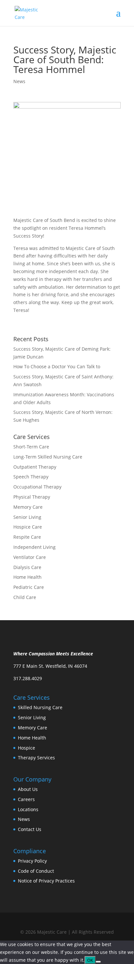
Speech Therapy (30, 477)
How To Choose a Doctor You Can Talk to (56, 366)
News (19, 81)
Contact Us (29, 829)
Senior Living (27, 517)
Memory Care (28, 507)
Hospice (26, 748)
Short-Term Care (31, 447)
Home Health (27, 577)
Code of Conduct (36, 871)
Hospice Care (27, 527)
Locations (28, 809)
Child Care (24, 597)
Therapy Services (36, 757)
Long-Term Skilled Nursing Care (47, 457)
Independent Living (34, 547)
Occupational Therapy (37, 487)
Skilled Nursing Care (40, 707)
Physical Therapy (31, 497)
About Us (28, 789)
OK (90, 960)
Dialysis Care (27, 567)
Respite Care (27, 537)
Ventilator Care (29, 557)
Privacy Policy (32, 861)
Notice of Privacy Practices (46, 881)
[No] (98, 962)
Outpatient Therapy (34, 467)
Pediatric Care (28, 587)
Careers (26, 799)
